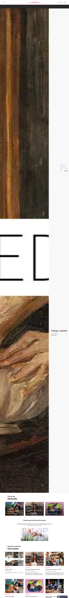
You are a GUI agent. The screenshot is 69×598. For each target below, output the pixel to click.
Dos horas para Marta (12, 511)
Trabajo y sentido (59, 331)
